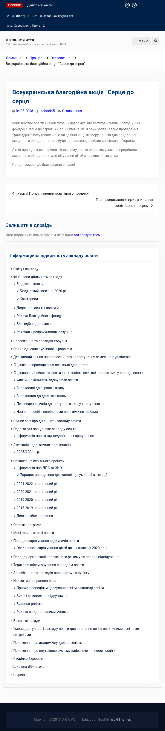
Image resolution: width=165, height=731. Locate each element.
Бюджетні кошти (30, 284)
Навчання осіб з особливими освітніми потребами (57, 412)
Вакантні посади (26, 621)
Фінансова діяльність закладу (37, 277)
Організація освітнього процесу (38, 461)
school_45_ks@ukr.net (58, 16)
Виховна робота (29, 604)
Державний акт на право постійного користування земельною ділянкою (72, 357)
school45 (48, 111)
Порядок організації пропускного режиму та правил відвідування (66, 557)
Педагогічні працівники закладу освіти (44, 429)
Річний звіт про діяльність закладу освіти (47, 421)
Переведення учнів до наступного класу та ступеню (58, 404)
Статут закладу (25, 269)
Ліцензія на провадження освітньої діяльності (50, 365)
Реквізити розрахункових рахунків (44, 332)
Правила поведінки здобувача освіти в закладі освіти (60, 588)
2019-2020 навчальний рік (38, 500)
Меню (143, 41)
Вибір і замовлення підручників (42, 596)
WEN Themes (120, 719)
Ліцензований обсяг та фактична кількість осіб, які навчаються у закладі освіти (78, 373)
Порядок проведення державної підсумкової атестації (63, 475)
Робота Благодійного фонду (39, 316)
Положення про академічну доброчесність (47, 643)
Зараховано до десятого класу (41, 396)
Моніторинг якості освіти (33, 533)
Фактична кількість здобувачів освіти (47, 380)
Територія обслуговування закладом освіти (48, 565)
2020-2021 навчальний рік (38, 492)
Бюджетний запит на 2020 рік (44, 291)
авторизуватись (87, 235)
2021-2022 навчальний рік (38, 484)
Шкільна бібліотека (28, 667)
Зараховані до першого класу (40, 388)
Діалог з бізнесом (40, 5)
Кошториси (29, 299)
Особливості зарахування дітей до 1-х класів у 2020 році (62, 548)
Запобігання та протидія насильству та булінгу (51, 573)
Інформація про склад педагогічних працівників (55, 436)
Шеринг (19, 675)
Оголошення (72, 111)
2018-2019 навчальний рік (38, 508)
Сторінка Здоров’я (28, 659)
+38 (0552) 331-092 (23, 16)
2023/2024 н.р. (28, 452)
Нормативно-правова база (34, 581)
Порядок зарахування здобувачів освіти (46, 541)
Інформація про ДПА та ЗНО (39, 468)
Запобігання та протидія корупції (40, 341)
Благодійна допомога (34, 324)
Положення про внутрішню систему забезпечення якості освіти (64, 651)
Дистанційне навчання (35, 516)
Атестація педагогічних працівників (42, 445)
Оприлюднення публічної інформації (42, 349)
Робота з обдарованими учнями (43, 612)
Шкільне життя (20, 40)
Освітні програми (27, 525)
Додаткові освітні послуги (38, 308)
